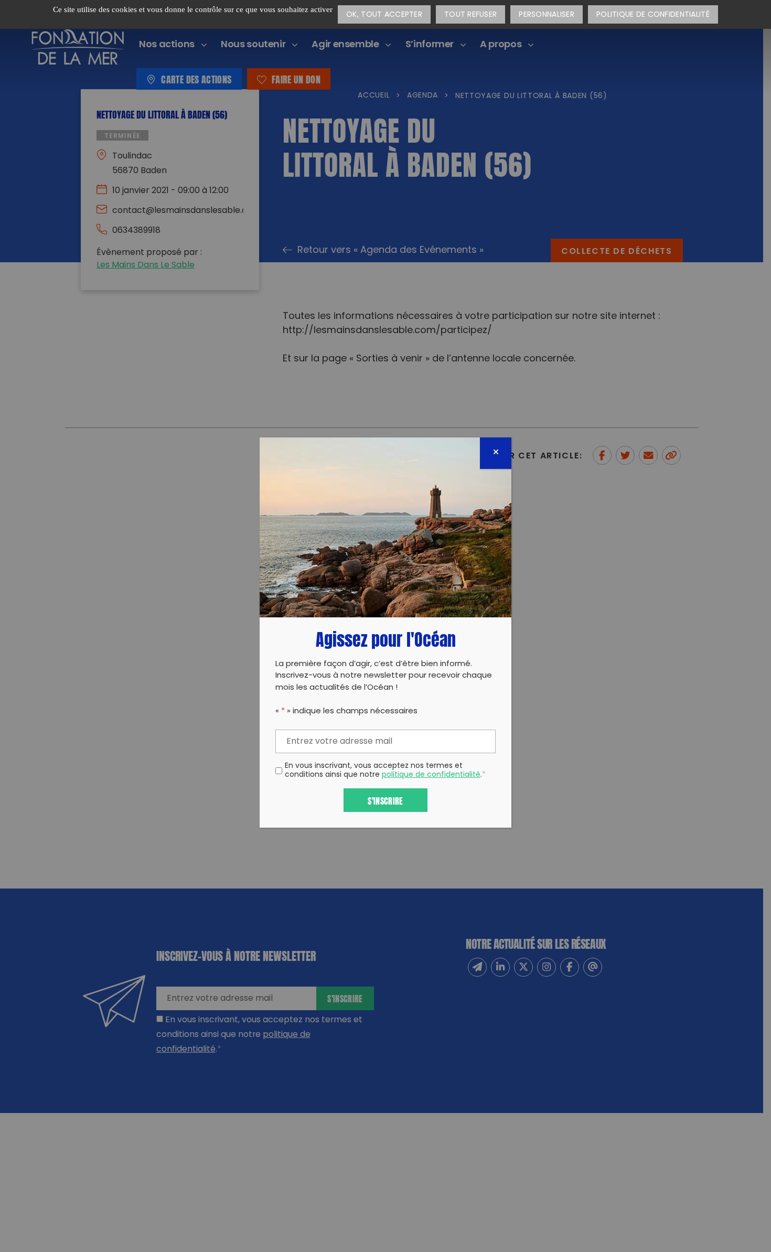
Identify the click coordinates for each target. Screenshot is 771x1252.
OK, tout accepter (384, 15)
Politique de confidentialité (653, 15)
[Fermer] (495, 453)
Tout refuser (470, 15)
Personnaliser (546, 15)
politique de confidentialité (431, 775)
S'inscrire (385, 800)
